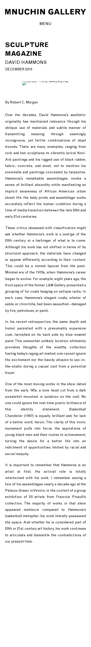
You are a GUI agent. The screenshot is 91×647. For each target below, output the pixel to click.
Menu (45, 23)
